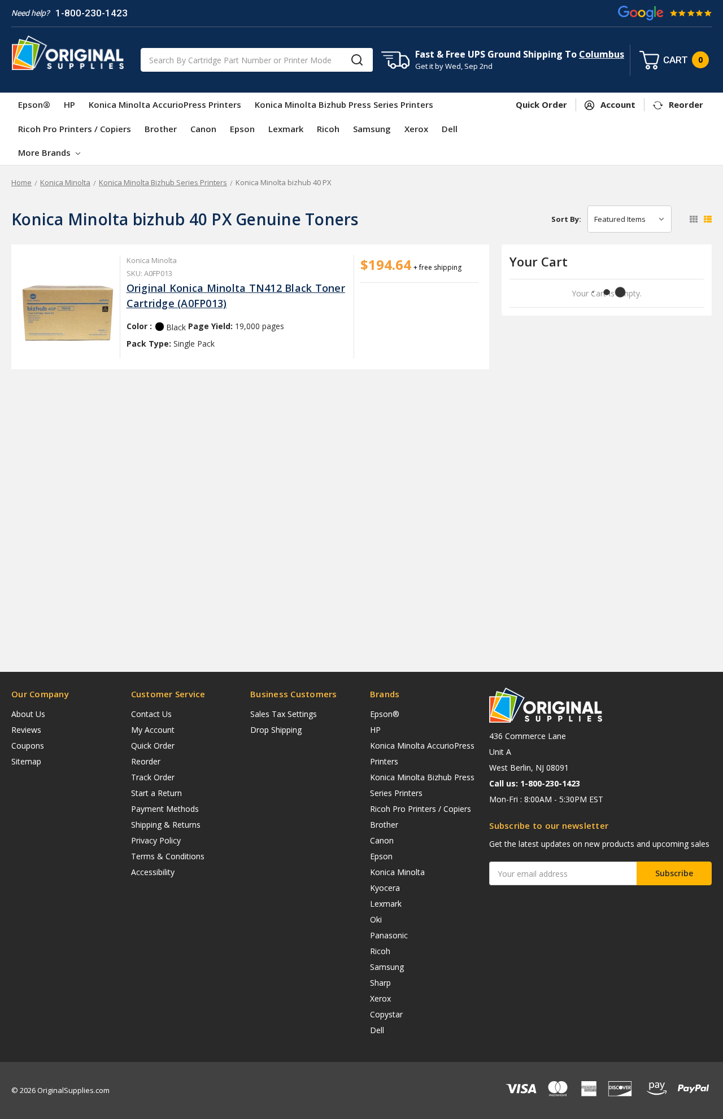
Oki (376, 919)
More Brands (45, 152)
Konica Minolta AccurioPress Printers (165, 104)
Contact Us (151, 714)
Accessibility (153, 872)
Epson (242, 128)
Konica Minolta (397, 872)
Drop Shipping (276, 729)
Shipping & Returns (166, 824)
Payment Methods (165, 808)
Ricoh (328, 128)
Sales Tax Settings (283, 714)
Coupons (27, 745)
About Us (28, 714)
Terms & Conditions (167, 856)
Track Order (153, 777)
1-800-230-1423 (91, 13)
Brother (161, 128)
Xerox (416, 128)
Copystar (386, 1014)
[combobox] (257, 60)
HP (69, 104)
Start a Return (156, 793)
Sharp (380, 982)
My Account (153, 729)
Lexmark (285, 128)
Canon (203, 128)
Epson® (34, 104)
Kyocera (385, 887)
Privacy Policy (156, 840)
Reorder (145, 761)
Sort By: (566, 219)
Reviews (26, 729)
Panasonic (389, 935)
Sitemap (26, 761)
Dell (450, 128)
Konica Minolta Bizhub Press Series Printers (344, 104)
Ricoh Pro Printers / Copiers (74, 128)
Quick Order (153, 745)
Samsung (372, 128)
